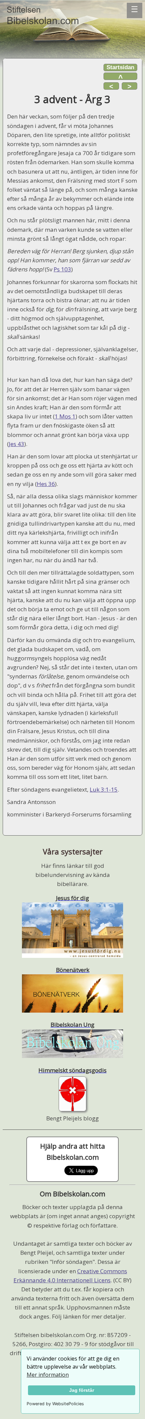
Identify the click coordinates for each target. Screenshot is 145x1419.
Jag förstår (81, 1390)
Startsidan (120, 67)
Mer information (48, 1374)
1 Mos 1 (65, 416)
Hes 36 (46, 484)
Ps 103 (62, 269)
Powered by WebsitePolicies (55, 1403)
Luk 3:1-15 (104, 789)
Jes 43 (16, 444)
